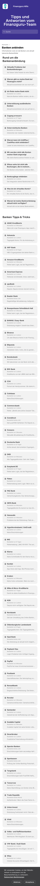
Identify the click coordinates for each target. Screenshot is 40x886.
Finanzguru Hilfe (20, 6)
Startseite (5, 44)
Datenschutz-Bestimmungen (14, 877)
